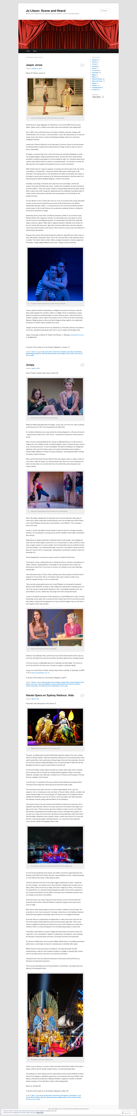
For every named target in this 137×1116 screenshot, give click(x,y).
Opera (33, 1095)
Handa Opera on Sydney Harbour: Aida (50, 695)
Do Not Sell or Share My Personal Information (76, 1109)
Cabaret (94, 60)
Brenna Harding (55, 682)
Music (94, 77)
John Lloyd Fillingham (44, 684)
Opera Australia (72, 1097)
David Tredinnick (75, 682)
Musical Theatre (97, 79)
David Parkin (56, 1095)
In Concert (95, 70)
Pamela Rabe (34, 686)
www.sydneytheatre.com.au (40, 673)
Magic (94, 75)
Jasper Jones (34, 65)
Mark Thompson (35, 1097)
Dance (94, 68)
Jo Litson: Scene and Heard (45, 10)
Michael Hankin (52, 353)
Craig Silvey (63, 352)
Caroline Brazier (65, 682)
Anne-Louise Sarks (46, 352)
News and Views (97, 81)
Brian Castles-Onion (46, 1095)
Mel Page (45, 353)
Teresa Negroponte (53, 686)
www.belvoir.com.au (77, 335)
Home (28, 51)
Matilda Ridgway (30, 353)
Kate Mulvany (78, 352)
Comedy (94, 66)
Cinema (94, 62)
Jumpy (30, 365)
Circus (94, 64)
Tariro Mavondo (43, 686)
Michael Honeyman (52, 1097)
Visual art (95, 89)
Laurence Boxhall (56, 684)
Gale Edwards (64, 1095)
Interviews (95, 73)
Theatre (33, 352)
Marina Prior (65, 684)
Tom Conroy (78, 353)
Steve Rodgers (61, 353)
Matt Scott (39, 353)
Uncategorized (96, 87)
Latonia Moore (73, 1095)
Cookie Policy (40, 1112)
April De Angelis (45, 682)
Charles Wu (56, 352)
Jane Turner (34, 684)
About (35, 51)
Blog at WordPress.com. (55, 1109)
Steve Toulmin (71, 353)
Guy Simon (70, 352)
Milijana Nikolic (63, 1097)
